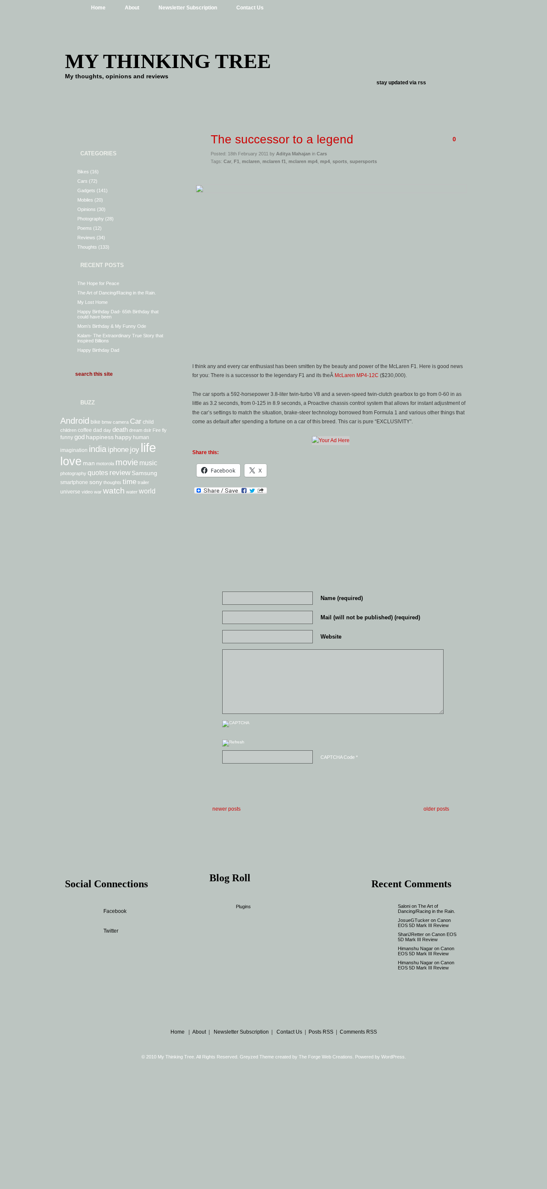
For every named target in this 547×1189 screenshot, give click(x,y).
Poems (84, 228)
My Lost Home (92, 302)
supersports (363, 161)
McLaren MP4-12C (357, 375)
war (98, 491)
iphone (118, 449)
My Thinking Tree (168, 61)
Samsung (144, 473)
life (148, 447)
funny (66, 437)
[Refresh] (233, 744)
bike (95, 422)
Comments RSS (358, 1032)
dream (135, 430)
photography (73, 473)
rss (422, 83)
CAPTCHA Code (338, 757)
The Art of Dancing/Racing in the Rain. (116, 292)
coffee (85, 430)
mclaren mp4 (303, 161)
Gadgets (86, 190)
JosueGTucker (413, 920)
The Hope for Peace (98, 283)
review (119, 472)
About (132, 8)
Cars (82, 181)
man (89, 463)
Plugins (243, 906)
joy (134, 449)
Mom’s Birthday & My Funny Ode (111, 326)
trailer (143, 482)
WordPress (393, 1056)
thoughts (112, 482)
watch (114, 490)
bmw (107, 422)
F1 (236, 161)
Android (74, 420)
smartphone (74, 482)
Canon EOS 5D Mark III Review (424, 923)
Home (98, 8)
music (148, 463)
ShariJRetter (411, 934)
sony (95, 482)
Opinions (86, 209)
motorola (105, 463)
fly (164, 430)
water (132, 491)
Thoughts (87, 247)
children (68, 430)
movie (126, 462)
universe (70, 492)
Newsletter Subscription (188, 8)
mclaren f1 (274, 161)
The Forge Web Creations (326, 1056)
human (141, 437)
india (97, 449)
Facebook (114, 911)
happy (123, 437)
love (71, 461)
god (79, 436)
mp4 (325, 161)
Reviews (86, 237)
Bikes (83, 171)
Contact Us (250, 8)
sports (339, 161)
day (107, 430)
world (147, 491)
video (87, 491)
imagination (74, 450)
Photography (90, 218)
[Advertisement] (331, 176)
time (129, 481)
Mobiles (85, 199)
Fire (157, 430)
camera (121, 422)
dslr (147, 430)
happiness (100, 437)
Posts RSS (321, 1032)
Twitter (110, 931)
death (120, 429)
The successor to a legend (282, 139)
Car (135, 421)
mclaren (251, 161)
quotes (98, 472)
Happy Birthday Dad (98, 350)
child (148, 422)
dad (97, 430)
